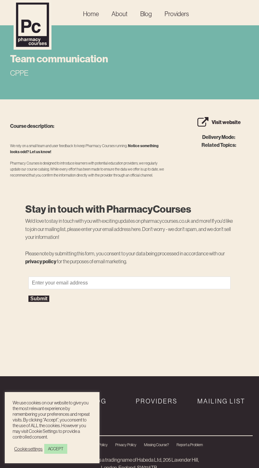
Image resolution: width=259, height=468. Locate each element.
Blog (146, 14)
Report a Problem (190, 444)
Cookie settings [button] (28, 449)
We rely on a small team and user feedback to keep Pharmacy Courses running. (84, 148)
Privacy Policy (125, 444)
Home (91, 14)
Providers (177, 14)
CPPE (19, 73)
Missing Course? (156, 444)
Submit (38, 298)
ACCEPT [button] (55, 448)
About (119, 14)
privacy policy (40, 261)
